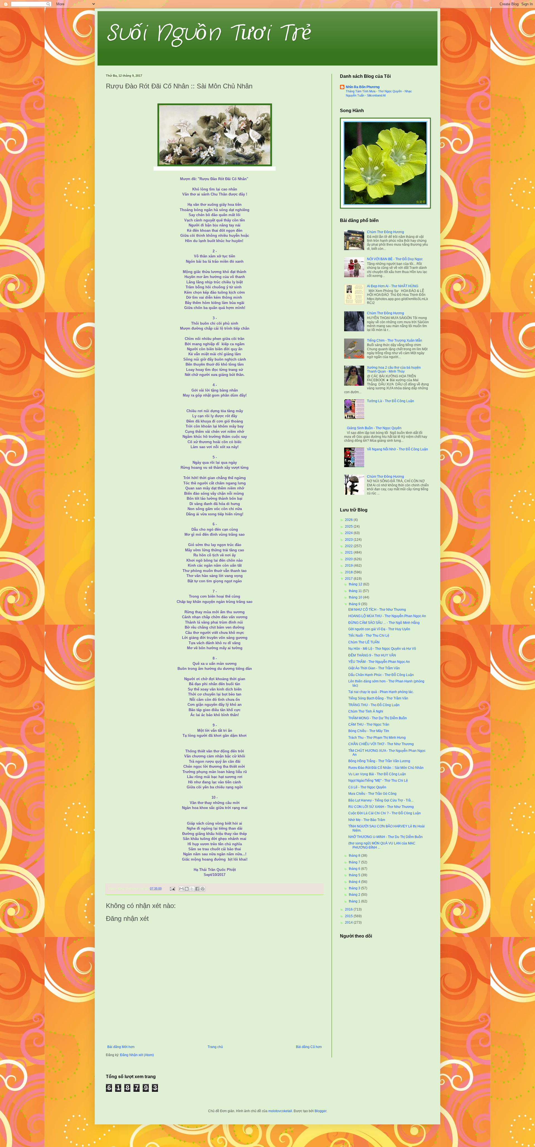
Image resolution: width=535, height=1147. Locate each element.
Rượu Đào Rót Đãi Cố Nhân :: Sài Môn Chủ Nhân (386, 768)
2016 (349, 909)
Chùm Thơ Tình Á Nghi (365, 711)
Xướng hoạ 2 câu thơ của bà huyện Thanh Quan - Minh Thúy (394, 369)
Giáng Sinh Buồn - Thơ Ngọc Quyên (374, 428)
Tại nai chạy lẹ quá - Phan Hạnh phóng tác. (381, 692)
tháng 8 (355, 856)
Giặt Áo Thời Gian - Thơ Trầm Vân (374, 668)
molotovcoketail (280, 1111)
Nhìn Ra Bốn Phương (363, 87)
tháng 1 (355, 901)
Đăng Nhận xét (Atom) (137, 1055)
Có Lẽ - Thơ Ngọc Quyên (367, 787)
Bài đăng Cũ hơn (309, 1047)
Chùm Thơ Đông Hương (385, 232)
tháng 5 (355, 875)
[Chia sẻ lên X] (192, 889)
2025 (349, 526)
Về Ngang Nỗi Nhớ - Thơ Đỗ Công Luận (397, 449)
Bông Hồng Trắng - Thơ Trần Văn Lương (379, 761)
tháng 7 (355, 862)
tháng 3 (355, 888)
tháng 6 (355, 869)
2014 (349, 922)
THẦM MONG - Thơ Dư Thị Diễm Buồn (377, 718)
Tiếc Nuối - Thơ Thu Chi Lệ (368, 636)
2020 (349, 559)
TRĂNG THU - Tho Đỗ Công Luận (374, 705)
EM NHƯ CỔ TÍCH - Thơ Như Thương (377, 610)
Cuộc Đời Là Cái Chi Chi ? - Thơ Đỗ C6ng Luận (384, 813)
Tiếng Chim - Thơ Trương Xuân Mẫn (394, 340)
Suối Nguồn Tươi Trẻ (209, 33)
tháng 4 (355, 882)
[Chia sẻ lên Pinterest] (202, 889)
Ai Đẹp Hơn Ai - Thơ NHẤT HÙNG (392, 286)
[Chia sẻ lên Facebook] (197, 889)
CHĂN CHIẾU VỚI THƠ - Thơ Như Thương (381, 744)
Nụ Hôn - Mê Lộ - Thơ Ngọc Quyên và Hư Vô (382, 649)
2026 (349, 520)
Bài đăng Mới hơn (121, 1047)
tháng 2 (355, 895)
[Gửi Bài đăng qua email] (172, 888)
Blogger (320, 1111)
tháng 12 (356, 584)
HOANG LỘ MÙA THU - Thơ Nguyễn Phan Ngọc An (387, 616)
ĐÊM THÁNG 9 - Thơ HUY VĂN (372, 655)
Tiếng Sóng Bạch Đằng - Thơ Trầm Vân (378, 698)
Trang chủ (215, 1047)
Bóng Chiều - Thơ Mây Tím (368, 731)
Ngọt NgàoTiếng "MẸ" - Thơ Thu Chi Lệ (378, 781)
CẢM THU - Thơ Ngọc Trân (368, 724)
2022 (349, 546)
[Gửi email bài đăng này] (181, 889)
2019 (349, 566)
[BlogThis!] (186, 889)
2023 (349, 540)
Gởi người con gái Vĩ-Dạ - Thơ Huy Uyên (379, 629)
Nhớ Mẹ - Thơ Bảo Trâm (366, 820)
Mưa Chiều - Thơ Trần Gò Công (372, 794)
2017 (349, 579)
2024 (349, 533)
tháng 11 (356, 591)
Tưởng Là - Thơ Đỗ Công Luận (390, 401)
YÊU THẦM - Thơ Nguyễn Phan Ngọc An (379, 662)
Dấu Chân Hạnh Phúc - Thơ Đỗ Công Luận (381, 675)
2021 (349, 552)
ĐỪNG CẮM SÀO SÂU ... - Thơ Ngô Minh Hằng (384, 623)
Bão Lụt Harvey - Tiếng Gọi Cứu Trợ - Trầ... (380, 800)
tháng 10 (356, 597)
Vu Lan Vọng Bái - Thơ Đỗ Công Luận (377, 774)
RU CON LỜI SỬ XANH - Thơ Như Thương (381, 807)
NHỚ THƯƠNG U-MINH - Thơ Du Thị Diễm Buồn (385, 837)
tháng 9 (355, 604)
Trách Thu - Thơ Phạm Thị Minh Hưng (377, 738)
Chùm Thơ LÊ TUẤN (364, 642)
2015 (349, 916)
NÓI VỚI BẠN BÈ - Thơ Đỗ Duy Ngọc (395, 259)
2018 (349, 572)
